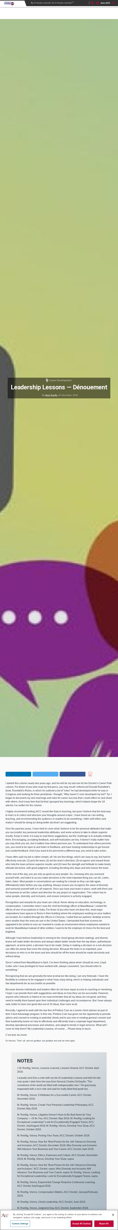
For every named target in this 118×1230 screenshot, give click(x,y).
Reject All (103, 1223)
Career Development (60, 380)
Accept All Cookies (81, 1223)
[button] (18, 774)
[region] (59, 1220)
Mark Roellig (51, 395)
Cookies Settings (20, 1223)
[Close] (113, 1214)
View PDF (95, 774)
